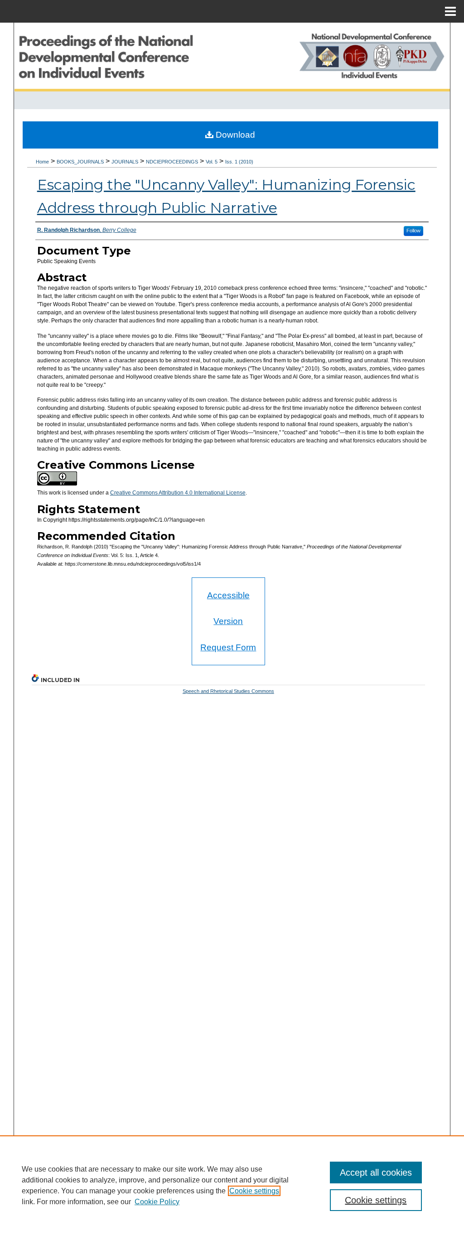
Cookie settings (254, 1191)
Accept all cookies (376, 1172)
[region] (232, 1185)
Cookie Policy (157, 1202)
